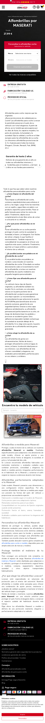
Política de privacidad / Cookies (14, 658)
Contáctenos (7, 661)
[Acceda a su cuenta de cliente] (38, 7)
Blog (3, 683)
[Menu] (9, 7)
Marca (10, 53)
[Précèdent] (5, 165)
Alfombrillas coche (17, 16)
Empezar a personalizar (23, 67)
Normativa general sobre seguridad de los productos (22, 652)
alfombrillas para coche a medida (14, 543)
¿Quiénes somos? (8, 649)
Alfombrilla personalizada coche (14, 669)
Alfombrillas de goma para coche (14, 672)
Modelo (11, 60)
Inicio (9, 16)
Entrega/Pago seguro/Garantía (13, 680)
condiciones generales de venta (14, 655)
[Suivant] (39, 165)
